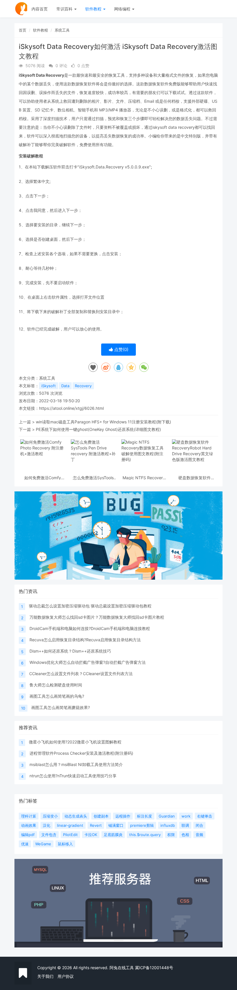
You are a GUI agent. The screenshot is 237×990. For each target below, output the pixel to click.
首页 (22, 30)
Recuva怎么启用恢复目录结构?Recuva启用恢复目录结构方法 (85, 639)
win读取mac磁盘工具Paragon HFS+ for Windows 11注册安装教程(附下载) (103, 421)
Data (65, 385)
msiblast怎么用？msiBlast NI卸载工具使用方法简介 (76, 764)
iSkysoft (48, 385)
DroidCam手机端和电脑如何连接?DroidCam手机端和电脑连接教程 (89, 628)
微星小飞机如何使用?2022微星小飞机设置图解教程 (75, 741)
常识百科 (65, 8)
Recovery (83, 385)
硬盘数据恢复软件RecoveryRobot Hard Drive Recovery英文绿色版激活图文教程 (194, 477)
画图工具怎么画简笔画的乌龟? (56, 696)
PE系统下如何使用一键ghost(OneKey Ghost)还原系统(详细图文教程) (98, 429)
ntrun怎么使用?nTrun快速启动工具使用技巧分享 (72, 775)
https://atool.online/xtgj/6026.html (71, 408)
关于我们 (45, 976)
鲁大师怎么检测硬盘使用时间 (55, 684)
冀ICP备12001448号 (154, 967)
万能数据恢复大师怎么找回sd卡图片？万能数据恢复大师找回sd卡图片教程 (96, 617)
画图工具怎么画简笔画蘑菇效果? (60, 707)
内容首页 (40, 8)
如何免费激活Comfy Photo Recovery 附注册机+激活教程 (42, 477)
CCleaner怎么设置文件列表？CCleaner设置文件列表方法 (81, 673)
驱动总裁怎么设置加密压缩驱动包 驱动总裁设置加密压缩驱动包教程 (90, 605)
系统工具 (62, 30)
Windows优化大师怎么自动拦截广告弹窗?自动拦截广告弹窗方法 (87, 662)
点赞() (120, 349)
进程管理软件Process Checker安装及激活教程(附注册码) (81, 753)
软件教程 (94, 8)
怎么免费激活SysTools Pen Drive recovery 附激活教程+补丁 (93, 477)
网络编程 (123, 8)
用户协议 (66, 976)
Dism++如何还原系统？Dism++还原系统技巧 (70, 651)
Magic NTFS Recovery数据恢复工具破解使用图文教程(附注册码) (144, 477)
